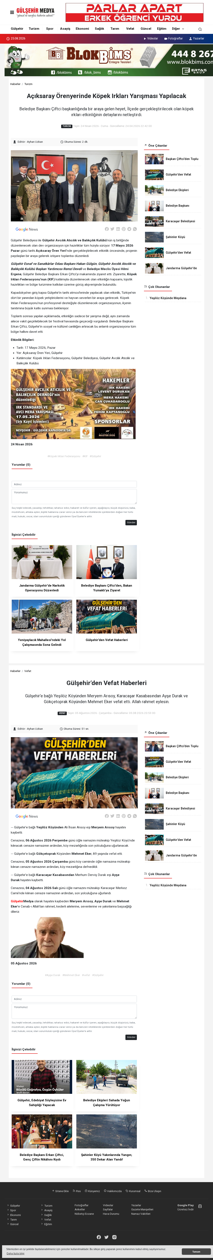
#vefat (86, 975)
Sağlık (99, 29)
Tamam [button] (196, 1251)
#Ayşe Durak (52, 975)
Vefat (130, 29)
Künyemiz (94, 1191)
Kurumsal (134, 1191)
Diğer (176, 29)
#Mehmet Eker (71, 975)
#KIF (85, 456)
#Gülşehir (95, 456)
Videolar (152, 38)
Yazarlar (198, 38)
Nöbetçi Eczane (84, 1213)
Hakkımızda (114, 1191)
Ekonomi (82, 29)
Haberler (15, 84)
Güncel (146, 29)
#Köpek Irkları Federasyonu (63, 456)
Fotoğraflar (175, 38)
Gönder (131, 522)
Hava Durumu (111, 1213)
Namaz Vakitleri (140, 1213)
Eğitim (161, 29)
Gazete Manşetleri (142, 1209)
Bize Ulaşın (154, 1191)
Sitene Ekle (62, 1191)
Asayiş (65, 29)
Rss (78, 1191)
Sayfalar (108, 1209)
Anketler (80, 1209)
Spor (49, 29)
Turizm (34, 29)
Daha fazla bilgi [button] (15, 1253)
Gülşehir (17, 29)
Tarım (114, 29)
